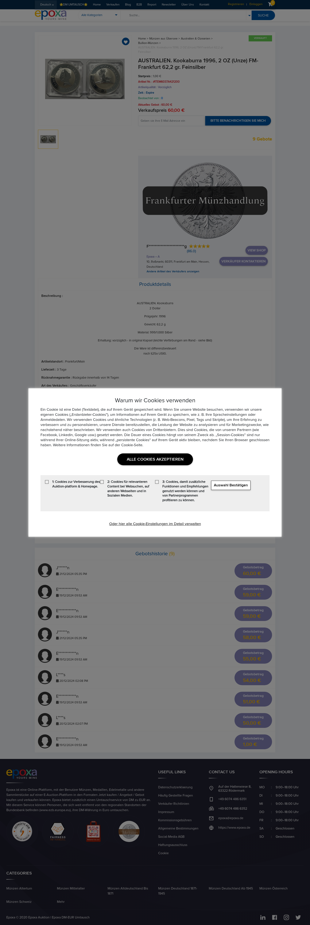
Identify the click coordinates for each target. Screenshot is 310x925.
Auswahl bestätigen (231, 485)
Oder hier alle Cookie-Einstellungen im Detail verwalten (155, 524)
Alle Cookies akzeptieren (155, 459)
